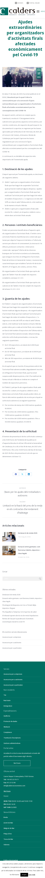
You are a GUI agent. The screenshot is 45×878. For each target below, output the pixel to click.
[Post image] (9, 537)
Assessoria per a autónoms (11, 642)
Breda (6, 817)
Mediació (7, 726)
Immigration (8, 706)
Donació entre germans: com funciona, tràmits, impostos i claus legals (29, 550)
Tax (5, 695)
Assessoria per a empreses (11, 637)
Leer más (31, 874)
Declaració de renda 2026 (27, 533)
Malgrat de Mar (9, 828)
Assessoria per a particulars (12, 648)
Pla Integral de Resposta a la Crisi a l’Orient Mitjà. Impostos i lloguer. (19, 607)
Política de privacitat (11, 860)
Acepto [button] (24, 874)
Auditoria (7, 716)
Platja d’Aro (8, 833)
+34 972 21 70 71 (12, 779)
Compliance (8, 732)
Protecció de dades (10, 721)
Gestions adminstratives (12, 743)
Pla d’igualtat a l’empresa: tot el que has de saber (19, 612)
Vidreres (6, 844)
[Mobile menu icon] (38, 11)
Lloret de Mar (8, 822)
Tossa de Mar (8, 839)
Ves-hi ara (17, 763)
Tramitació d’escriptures (12, 737)
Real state (7, 700)
